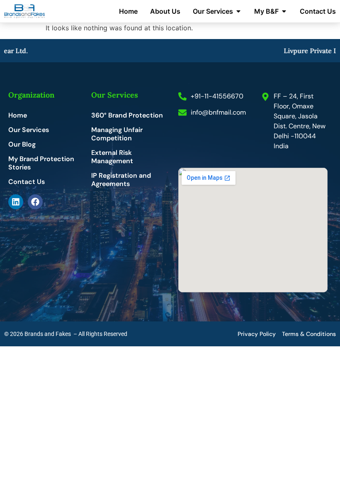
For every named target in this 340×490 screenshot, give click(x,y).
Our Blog (22, 144)
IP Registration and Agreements (121, 180)
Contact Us (26, 182)
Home (17, 115)
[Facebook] (35, 201)
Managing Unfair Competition (117, 134)
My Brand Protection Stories (41, 163)
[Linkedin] (15, 201)
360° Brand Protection (127, 115)
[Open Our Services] (238, 11)
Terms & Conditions (309, 334)
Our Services (28, 130)
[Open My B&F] (284, 11)
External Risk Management (112, 157)
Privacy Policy (257, 334)
